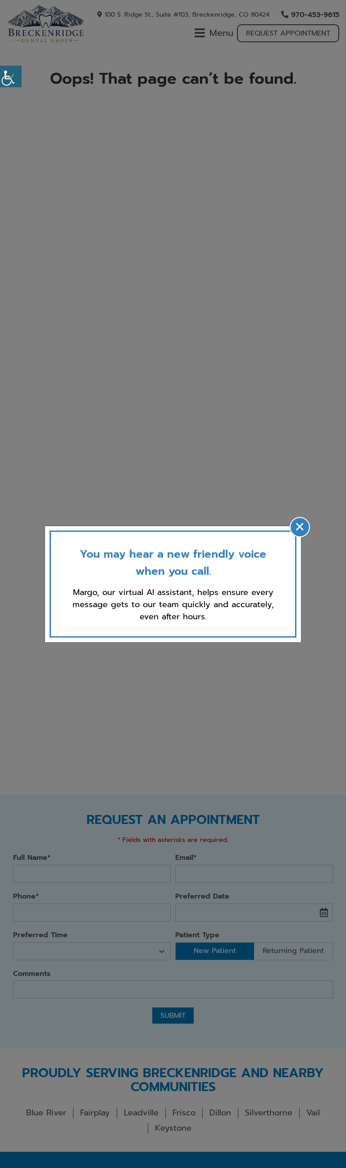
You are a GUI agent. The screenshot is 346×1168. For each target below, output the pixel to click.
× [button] (300, 527)
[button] (11, 76)
